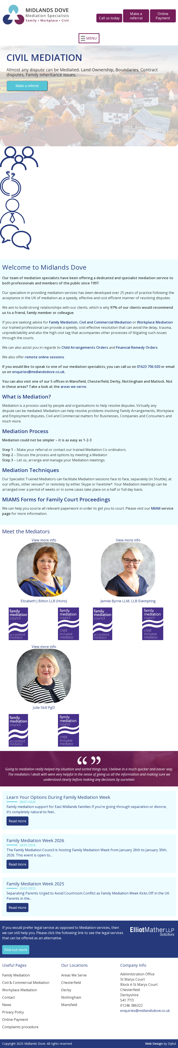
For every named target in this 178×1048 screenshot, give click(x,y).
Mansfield (69, 1004)
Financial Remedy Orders (137, 347)
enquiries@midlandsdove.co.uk (38, 371)
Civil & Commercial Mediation (25, 982)
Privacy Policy (13, 1012)
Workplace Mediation (155, 322)
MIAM (155, 508)
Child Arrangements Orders (84, 347)
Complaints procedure (20, 1027)
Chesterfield (71, 982)
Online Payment (15, 1019)
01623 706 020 (148, 366)
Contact (8, 997)
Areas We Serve (74, 975)
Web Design (154, 1043)
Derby (66, 990)
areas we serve (73, 386)
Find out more (15, 949)
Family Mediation (63, 322)
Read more (17, 821)
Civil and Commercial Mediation (105, 322)
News (6, 1004)
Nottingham (71, 997)
